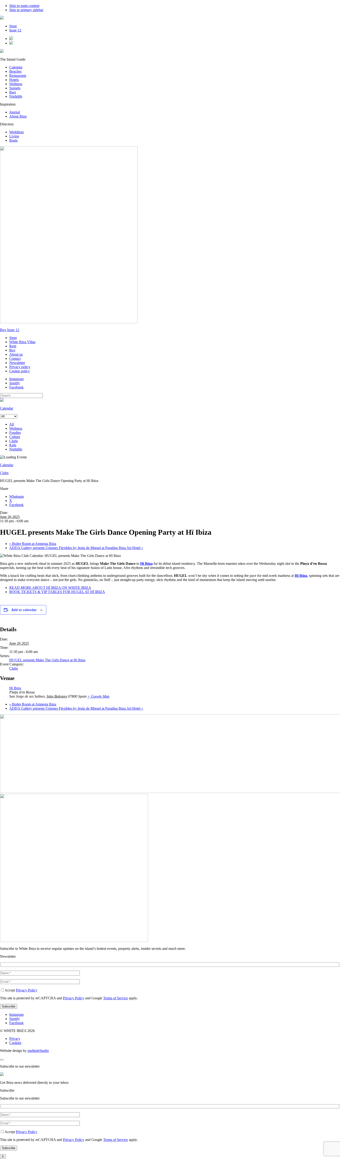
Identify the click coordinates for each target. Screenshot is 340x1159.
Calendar (15, 67)
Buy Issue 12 (9, 330)
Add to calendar (24, 609)
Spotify (14, 383)
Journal (14, 112)
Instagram (16, 379)
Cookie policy (19, 371)
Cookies (15, 1043)
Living (14, 136)
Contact (15, 358)
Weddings (16, 132)
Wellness (15, 84)
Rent (12, 346)
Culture (14, 437)
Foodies (15, 433)
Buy (12, 350)
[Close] (2, 1059)
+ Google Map (98, 696)
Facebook (16, 387)
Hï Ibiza (15, 688)
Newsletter (17, 363)
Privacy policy (19, 367)
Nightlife (15, 96)
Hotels (14, 80)
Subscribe (7, 1090)
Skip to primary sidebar (26, 10)
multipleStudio (38, 1051)
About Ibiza (18, 116)
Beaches (15, 71)
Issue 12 (15, 30)
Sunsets (14, 88)
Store (13, 26)
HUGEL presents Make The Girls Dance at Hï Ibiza (47, 660)
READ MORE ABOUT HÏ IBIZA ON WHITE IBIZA (50, 588)
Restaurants (17, 76)
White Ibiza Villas (22, 342)
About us (16, 354)
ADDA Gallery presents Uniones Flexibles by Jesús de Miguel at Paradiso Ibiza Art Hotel (76, 548)
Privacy (14, 1039)
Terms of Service (115, 998)
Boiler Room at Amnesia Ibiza (32, 544)
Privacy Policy (26, 990)
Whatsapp (16, 496)
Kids (12, 445)
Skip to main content (24, 6)
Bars (12, 92)
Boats (13, 140)
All (11, 424)
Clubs (13, 441)
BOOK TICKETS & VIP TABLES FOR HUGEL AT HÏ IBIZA (57, 592)
